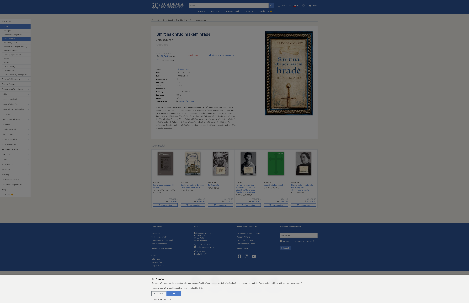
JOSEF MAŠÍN (170, 190)
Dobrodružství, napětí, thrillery (15, 47)
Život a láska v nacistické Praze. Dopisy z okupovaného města (302, 187)
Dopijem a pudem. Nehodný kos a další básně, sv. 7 (192, 186)
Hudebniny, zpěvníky (10, 99)
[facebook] (239, 256)
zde (173, 299)
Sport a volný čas (9, 144)
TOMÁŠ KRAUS (213, 188)
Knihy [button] (200, 11)
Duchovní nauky (8, 84)
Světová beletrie (10, 71)
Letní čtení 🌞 (265, 11)
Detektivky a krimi (10, 43)
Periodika (6, 124)
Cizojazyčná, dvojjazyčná (13, 35)
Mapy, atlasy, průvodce (11, 119)
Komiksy (5, 174)
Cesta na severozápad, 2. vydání (164, 186)
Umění (4, 159)
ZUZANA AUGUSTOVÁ (244, 195)
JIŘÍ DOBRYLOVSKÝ (164, 40)
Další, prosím (213, 185)
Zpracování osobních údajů (162, 240)
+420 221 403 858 (204, 244)
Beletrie (5, 26)
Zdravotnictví (7, 164)
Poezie (6, 63)
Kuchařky (6, 114)
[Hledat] (271, 5)
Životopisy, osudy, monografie (15, 75)
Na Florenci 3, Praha (245, 240)
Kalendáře (6, 169)
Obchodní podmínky (159, 237)
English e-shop (157, 265)
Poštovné (155, 233)
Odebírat (285, 248)
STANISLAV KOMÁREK (272, 188)
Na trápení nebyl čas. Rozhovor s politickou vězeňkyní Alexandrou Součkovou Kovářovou (245, 188)
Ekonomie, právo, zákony (12, 89)
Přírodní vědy (7, 134)
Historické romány (10, 51)
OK (174, 293)
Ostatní (6, 59)
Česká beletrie (9, 39)
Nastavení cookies (159, 243)
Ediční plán (155, 259)
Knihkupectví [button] (232, 11)
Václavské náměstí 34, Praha (248, 233)
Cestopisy (7, 31)
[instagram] (246, 256)
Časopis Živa (156, 262)
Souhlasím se (298, 241)
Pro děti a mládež (9, 129)
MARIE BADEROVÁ (297, 193)
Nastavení (158, 293)
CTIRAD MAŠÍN (158, 190)
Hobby (4, 94)
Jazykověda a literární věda (13, 109)
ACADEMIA (6, 21)
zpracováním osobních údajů (303, 241)
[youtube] (253, 256)
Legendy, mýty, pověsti (12, 54)
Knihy (163, 20)
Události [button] (214, 11)
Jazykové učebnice (10, 104)
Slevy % (249, 11)
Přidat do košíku (166, 205)
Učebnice (6, 154)
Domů (157, 20)
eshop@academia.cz (206, 247)
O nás (153, 255)
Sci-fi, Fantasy (9, 66)
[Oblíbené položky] (303, 5)
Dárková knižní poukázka (12, 184)
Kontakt (197, 226)
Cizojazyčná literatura (11, 79)
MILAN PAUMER (159, 193)
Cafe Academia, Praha (246, 243)
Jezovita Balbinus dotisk (274, 185)
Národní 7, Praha (243, 237)
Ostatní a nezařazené (10, 179)
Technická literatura (10, 149)
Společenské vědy (9, 139)
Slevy (4, 189)
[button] (295, 5)
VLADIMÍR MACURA (188, 190)
